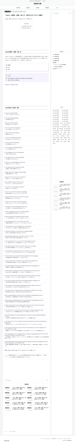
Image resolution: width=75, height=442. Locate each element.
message (13, 137)
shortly (33, 251)
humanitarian (35, 295)
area (29, 300)
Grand (29, 275)
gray (19, 206)
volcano (8, 206)
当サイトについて (47, 438)
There (7, 305)
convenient (10, 241)
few (12, 305)
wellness (44, 315)
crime (22, 167)
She (6, 122)
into (23, 206)
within (25, 265)
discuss (34, 341)
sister (16, 122)
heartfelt (16, 147)
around (19, 341)
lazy (42, 310)
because (38, 310)
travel (9, 334)
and (14, 182)
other (33, 290)
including (28, 334)
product (24, 172)
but (26, 310)
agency (12, 334)
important (26, 270)
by (23, 260)
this (12, 182)
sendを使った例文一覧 (26, 28)
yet (35, 310)
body (33, 285)
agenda (36, 255)
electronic (16, 270)
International (9, 341)
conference (35, 280)
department (12, 315)
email (27, 216)
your (19, 265)
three (29, 265)
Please (7, 172)
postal (9, 265)
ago (24, 310)
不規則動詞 (20, 11)
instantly (31, 321)
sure (8, 216)
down (22, 152)
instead (16, 162)
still (14, 236)
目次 (25, 23)
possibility (40, 341)
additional (16, 300)
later (18, 142)
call (24, 162)
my (22, 191)
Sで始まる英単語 (14, 11)
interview (12, 211)
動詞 (24, 11)
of (18, 162)
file (16, 113)
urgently (29, 341)
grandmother (10, 236)
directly (41, 327)
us (38, 321)
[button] (47, 380)
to (12, 122)
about (26, 280)
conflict (26, 300)
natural (10, 295)
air (26, 206)
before (18, 216)
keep (7, 260)
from (16, 341)
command (17, 290)
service (12, 265)
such (19, 327)
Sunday (26, 231)
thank (19, 147)
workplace (39, 315)
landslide (10, 152)
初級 (9, 80)
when (22, 275)
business (35, 265)
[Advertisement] (27, 39)
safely (20, 226)
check (10, 270)
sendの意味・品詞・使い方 (27, 26)
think (7, 231)
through (28, 285)
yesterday (16, 118)
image (16, 172)
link (15, 201)
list (39, 334)
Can (6, 113)
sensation (24, 285)
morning (30, 231)
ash (21, 206)
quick (13, 280)
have (7, 201)
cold (21, 285)
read (32, 310)
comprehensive (34, 334)
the (9, 118)
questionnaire (22, 315)
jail (17, 167)
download (9, 251)
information (16, 132)
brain (9, 290)
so (23, 305)
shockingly (17, 285)
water (10, 285)
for (18, 167)
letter (9, 157)
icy (8, 285)
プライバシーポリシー (67, 438)
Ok (6, 182)
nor (19, 221)
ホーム (42, 438)
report (14, 187)
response (11, 343)
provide (14, 329)
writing (20, 305)
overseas (21, 321)
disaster (14, 295)
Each (7, 300)
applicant (11, 221)
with (18, 255)
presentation (16, 251)
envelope (27, 211)
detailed (20, 334)
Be (6, 216)
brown (23, 211)
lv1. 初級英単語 (8, 11)
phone (21, 162)
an (13, 255)
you (8, 113)
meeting (24, 201)
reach (20, 231)
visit (25, 275)
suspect (9, 167)
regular (32, 260)
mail (27, 196)
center (21, 290)
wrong (18, 157)
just (35, 270)
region (28, 295)
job (8, 221)
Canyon (32, 275)
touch (11, 260)
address (22, 157)
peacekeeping (35, 300)
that (14, 113)
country (10, 300)
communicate (43, 321)
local (18, 335)
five (32, 265)
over (20, 182)
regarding (26, 255)
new (21, 172)
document (29, 241)
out (18, 315)
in (20, 211)
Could (7, 196)
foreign (18, 260)
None (7, 177)
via (25, 196)
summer (38, 275)
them (28, 251)
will (7, 132)
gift (11, 122)
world (24, 341)
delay (9, 322)
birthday (25, 191)
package (12, 118)
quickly (9, 246)
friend (34, 246)
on (15, 137)
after (17, 187)
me (12, 113)
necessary (10, 327)
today (19, 127)
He (6, 191)
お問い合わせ (54, 438)
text (27, 221)
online (20, 201)
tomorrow (29, 280)
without (6, 322)
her (14, 122)
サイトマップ (59, 438)
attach (11, 216)
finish (10, 182)
